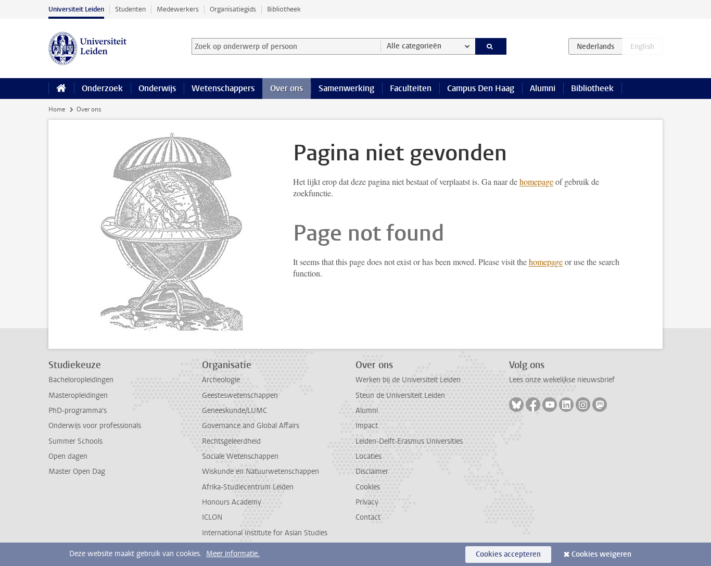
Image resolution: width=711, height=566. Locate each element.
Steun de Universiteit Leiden (400, 395)
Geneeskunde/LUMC (234, 411)
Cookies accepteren (508, 554)
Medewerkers (178, 9)
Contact (367, 517)
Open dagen (67, 456)
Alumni (542, 88)
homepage (536, 181)
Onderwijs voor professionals (94, 426)
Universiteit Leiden (76, 9)
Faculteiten (410, 88)
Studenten (130, 9)
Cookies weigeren (601, 554)
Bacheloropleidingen (80, 380)
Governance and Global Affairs (250, 426)
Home (56, 109)
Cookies (367, 487)
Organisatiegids (233, 9)
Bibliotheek (284, 9)
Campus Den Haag (480, 88)
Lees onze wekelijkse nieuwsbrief (562, 380)
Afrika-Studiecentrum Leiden (248, 487)
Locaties (368, 456)
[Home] (61, 88)
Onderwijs (157, 88)
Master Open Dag (76, 471)
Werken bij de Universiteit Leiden (408, 380)
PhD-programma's (77, 411)
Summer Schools (75, 441)
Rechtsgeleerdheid (231, 441)
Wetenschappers (223, 88)
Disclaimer (371, 471)
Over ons (286, 88)
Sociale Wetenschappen (240, 456)
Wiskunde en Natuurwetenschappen (260, 471)
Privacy (366, 502)
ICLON (212, 517)
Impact (366, 426)
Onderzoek (102, 88)
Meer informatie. (233, 554)
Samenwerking (346, 88)
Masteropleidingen (78, 395)
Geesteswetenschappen (240, 395)
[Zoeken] (491, 46)
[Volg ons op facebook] (533, 404)
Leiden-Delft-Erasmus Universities (409, 441)
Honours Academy (231, 502)
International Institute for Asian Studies (264, 533)
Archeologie (221, 380)
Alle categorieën (414, 46)
